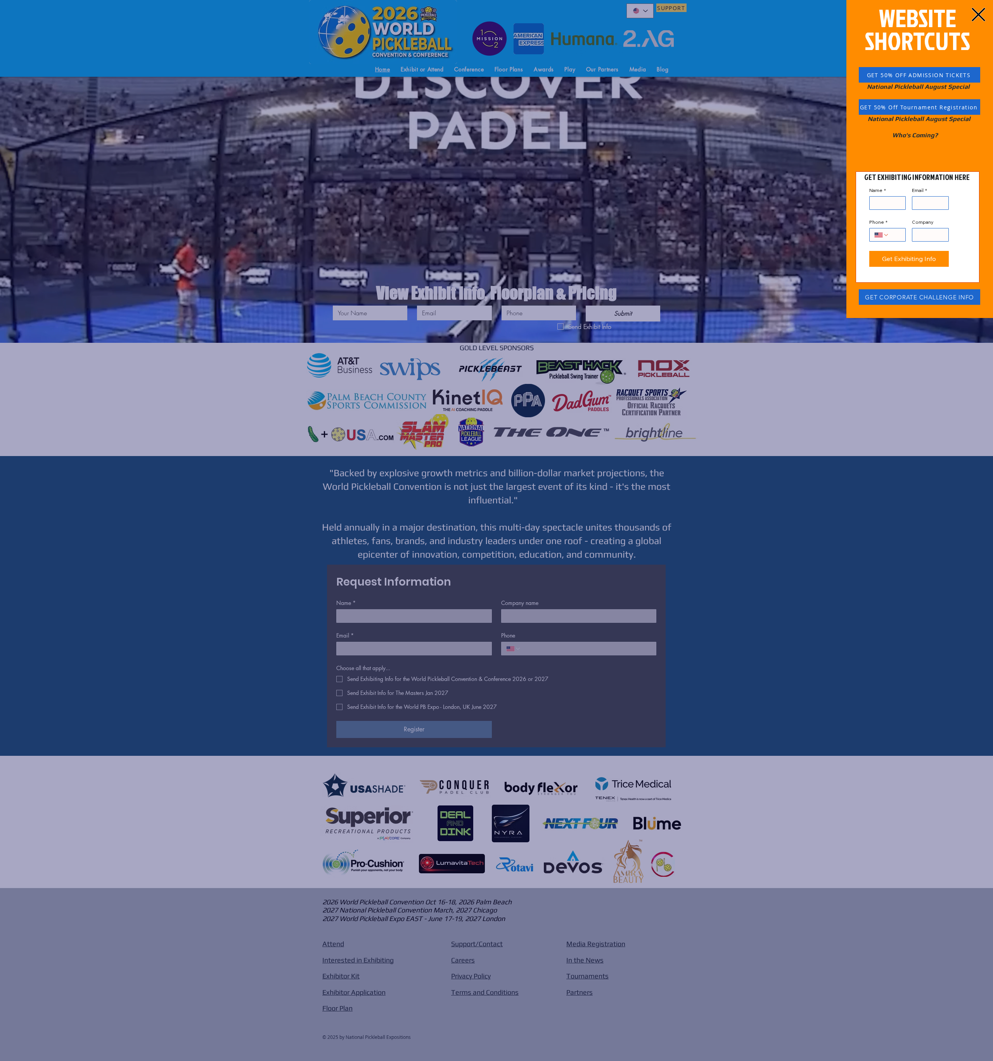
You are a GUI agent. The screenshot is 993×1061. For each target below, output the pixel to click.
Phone (878, 222)
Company (922, 222)
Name (877, 190)
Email (919, 190)
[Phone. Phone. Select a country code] (881, 235)
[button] (978, 14)
